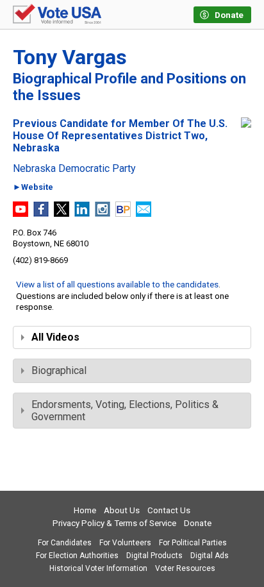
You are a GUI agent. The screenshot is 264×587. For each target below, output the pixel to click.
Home (85, 510)
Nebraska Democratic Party (74, 169)
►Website (33, 187)
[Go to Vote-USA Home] (57, 15)
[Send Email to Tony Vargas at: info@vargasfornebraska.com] (143, 213)
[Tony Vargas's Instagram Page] (102, 213)
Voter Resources (185, 568)
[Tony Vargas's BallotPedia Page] (123, 213)
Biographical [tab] (59, 370)
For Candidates (65, 542)
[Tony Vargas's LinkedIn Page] (82, 213)
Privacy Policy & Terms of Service (114, 523)
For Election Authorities (77, 555)
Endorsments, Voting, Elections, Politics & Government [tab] (125, 410)
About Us (122, 510)
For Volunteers (125, 542)
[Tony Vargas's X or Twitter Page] (61, 213)
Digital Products (154, 555)
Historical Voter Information (98, 568)
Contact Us (168, 510)
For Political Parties (193, 542)
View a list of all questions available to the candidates (117, 284)
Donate (197, 523)
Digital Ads (209, 555)
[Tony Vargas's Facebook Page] (41, 213)
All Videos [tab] (55, 337)
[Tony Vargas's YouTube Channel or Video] (20, 213)
